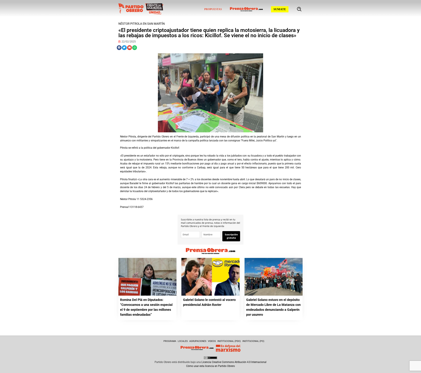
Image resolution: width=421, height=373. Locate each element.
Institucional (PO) (253, 341)
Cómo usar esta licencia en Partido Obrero (210, 366)
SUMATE (279, 9)
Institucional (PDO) (229, 341)
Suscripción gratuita (231, 236)
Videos (212, 341)
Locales (183, 341)
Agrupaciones (197, 341)
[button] (119, 47)
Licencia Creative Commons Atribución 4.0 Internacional (233, 362)
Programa (169, 341)
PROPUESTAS (213, 9)
